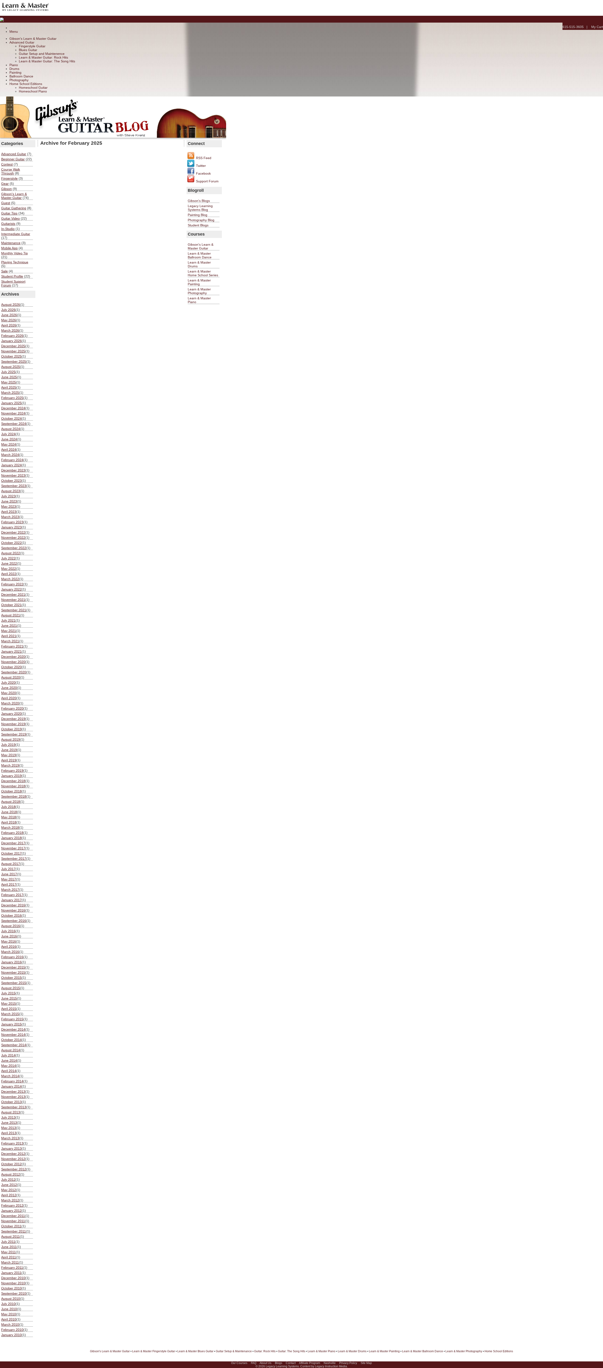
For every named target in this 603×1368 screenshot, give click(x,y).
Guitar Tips (9, 213)
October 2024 (11, 418)
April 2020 (8, 698)
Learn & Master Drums (352, 1351)
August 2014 (10, 1050)
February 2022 (12, 584)
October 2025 (11, 356)
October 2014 (11, 1040)
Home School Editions (25, 84)
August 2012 (10, 1174)
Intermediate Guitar (15, 234)
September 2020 (13, 672)
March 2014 (10, 1076)
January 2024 (11, 465)
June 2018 (9, 812)
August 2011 (10, 1236)
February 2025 (12, 398)
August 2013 (10, 1112)
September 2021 (13, 610)
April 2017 (8, 884)
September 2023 (13, 486)
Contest (7, 164)
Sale (4, 271)
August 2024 (10, 429)
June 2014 (9, 1060)
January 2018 (11, 838)
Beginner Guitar (13, 159)
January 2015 (11, 1024)
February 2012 (12, 1205)
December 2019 (13, 719)
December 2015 (13, 967)
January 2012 (11, 1210)
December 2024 (13, 408)
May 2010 (8, 1314)
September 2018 (13, 796)
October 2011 (11, 1226)
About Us (265, 1363)
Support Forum (207, 181)
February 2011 (12, 1267)
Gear (5, 183)
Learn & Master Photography (199, 291)
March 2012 (10, 1200)
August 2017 (10, 864)
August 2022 (10, 553)
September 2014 (13, 1045)
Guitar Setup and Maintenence (42, 54)
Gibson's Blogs (199, 201)
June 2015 (9, 998)
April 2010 (8, 1319)
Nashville (330, 1363)
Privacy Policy (348, 1363)
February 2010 (12, 1330)
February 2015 (12, 1019)
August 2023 (10, 491)
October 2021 (11, 605)
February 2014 (12, 1081)
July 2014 (8, 1055)
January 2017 (11, 900)
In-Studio (8, 229)
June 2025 (9, 377)
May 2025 (8, 382)
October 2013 (11, 1102)
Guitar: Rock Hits (265, 1351)
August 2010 (10, 1298)
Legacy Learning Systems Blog (200, 208)
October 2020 (11, 667)
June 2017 (9, 874)
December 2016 (13, 905)
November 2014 (13, 1034)
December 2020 (13, 656)
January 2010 (11, 1335)
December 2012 (13, 1153)
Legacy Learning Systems (282, 1366)
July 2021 (8, 620)
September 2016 (13, 921)
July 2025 (8, 372)
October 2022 (11, 543)
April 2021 (8, 636)
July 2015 (8, 993)
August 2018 (10, 801)
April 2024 (8, 449)
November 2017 (13, 848)
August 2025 (10, 367)
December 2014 (13, 1029)
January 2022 (11, 589)
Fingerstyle (9, 178)
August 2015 (10, 988)
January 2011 (11, 1273)
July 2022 (8, 558)
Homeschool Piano (33, 91)
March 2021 (10, 641)
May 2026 (8, 320)
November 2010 (13, 1283)
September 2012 (13, 1169)
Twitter (200, 166)
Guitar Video (10, 218)
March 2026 (10, 330)
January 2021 (11, 651)
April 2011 (8, 1257)
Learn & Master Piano (321, 1351)
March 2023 (10, 517)
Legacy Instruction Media (331, 1366)
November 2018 (13, 786)
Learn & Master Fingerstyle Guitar (153, 1351)
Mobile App (9, 248)
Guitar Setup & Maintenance (234, 1351)
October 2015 (11, 977)
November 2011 (13, 1221)
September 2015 (13, 983)
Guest (5, 203)
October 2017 (11, 853)
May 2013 (8, 1128)
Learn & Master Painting (199, 282)
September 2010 (13, 1293)
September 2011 (13, 1231)
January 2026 (11, 341)
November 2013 (13, 1097)
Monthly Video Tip (14, 253)
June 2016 (9, 936)
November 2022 (13, 537)
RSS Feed (203, 158)
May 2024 (8, 444)
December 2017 (13, 843)
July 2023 (8, 496)
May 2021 (8, 631)
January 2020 (11, 713)
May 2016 (8, 941)
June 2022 (9, 563)
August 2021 (10, 615)
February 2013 (12, 1143)
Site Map (366, 1363)
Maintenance (10, 243)
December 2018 (13, 781)
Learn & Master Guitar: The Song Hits (47, 61)
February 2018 (12, 832)
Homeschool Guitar (33, 87)
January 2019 (11, 776)
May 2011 (8, 1252)
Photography (19, 80)
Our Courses (239, 1363)
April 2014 (8, 1071)
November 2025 (13, 351)
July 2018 (8, 807)
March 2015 (10, 1014)
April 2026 (8, 325)
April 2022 (8, 574)
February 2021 (12, 646)
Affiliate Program (309, 1363)
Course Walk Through (10, 171)
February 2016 (12, 957)
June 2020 (9, 688)
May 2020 (8, 693)
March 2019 (10, 765)
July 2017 (8, 869)
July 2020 (8, 682)
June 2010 (9, 1309)
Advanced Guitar (21, 42)
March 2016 (10, 952)
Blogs (278, 1363)
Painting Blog (197, 215)
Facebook (203, 173)
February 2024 (12, 460)
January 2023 (11, 527)
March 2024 (10, 455)
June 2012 (9, 1185)
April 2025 (8, 387)
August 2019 (10, 739)
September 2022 (13, 548)
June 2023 (9, 501)
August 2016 (10, 926)
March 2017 (10, 889)
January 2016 (11, 962)
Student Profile (12, 276)
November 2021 (13, 600)
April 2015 (8, 1009)
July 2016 (8, 931)
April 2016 (8, 946)
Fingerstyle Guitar (32, 46)
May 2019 (8, 755)
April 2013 (8, 1133)
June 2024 (9, 439)
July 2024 (8, 434)
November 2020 (13, 662)
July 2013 (8, 1117)
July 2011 (8, 1242)
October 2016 (11, 915)
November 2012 (13, 1159)
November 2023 (13, 475)
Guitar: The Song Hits (291, 1351)
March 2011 (10, 1262)
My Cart (597, 27)
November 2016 (13, 910)
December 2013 (13, 1091)
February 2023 (12, 522)
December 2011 (13, 1216)
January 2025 (11, 403)
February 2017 (12, 895)
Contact (291, 1363)
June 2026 (9, 315)
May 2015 (8, 1003)
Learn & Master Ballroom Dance (200, 255)
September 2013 (13, 1107)
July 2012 (8, 1179)
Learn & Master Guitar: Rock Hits (43, 57)
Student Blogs (198, 225)
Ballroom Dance (21, 76)
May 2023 (8, 506)
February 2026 (12, 335)
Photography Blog (201, 220)
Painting (15, 72)
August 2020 (10, 677)
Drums (14, 69)
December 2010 (13, 1278)
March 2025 (10, 392)
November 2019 (13, 724)
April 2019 (8, 760)
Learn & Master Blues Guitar (195, 1351)
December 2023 (13, 470)
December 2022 (13, 532)
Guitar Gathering (13, 208)
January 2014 (11, 1086)
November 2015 (13, 972)
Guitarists (8, 223)
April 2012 (8, 1195)
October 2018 (11, 791)
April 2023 (8, 512)
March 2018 (10, 827)
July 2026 (8, 310)
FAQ (253, 1363)
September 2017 (13, 858)
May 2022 (8, 568)
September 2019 (13, 734)
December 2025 (13, 346)
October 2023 (11, 480)
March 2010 (10, 1324)
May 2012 (8, 1190)
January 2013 (11, 1148)
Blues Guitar (28, 50)
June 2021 (9, 625)
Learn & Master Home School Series (203, 273)
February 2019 (12, 770)
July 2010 (8, 1304)
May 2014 (8, 1065)
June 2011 (9, 1247)
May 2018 (8, 817)
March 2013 (10, 1138)
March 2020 (10, 703)
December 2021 (13, 594)
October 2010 (11, 1288)
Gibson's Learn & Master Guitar (33, 38)
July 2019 (8, 744)
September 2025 (13, 361)
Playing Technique (14, 262)
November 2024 (13, 413)
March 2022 (10, 579)
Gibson (6, 189)
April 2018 (8, 822)
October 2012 (11, 1164)
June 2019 (9, 750)
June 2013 (9, 1122)
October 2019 (11, 729)
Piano (13, 65)
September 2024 (13, 423)
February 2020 (12, 708)
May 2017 (8, 879)
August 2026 (10, 304)
